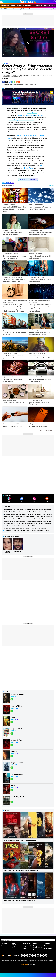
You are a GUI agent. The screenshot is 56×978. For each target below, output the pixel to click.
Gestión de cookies (43, 960)
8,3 (12, 699)
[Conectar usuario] (54, 2)
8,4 (12, 722)
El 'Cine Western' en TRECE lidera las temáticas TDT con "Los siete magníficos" (25, 528)
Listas (13, 946)
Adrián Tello (39, 115)
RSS (31, 961)
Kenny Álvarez (32, 113)
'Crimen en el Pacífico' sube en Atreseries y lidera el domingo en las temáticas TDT (26, 530)
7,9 (11, 801)
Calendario (15, 945)
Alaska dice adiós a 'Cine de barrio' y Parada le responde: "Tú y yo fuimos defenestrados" (28, 516)
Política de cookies (32, 960)
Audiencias (26, 943)
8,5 (12, 745)
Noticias (4, 946)
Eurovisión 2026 (37, 947)
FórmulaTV (4, 9)
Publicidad (51, 960)
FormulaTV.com (24, 964)
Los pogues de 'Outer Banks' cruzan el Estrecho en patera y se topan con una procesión (27, 509)
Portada (4, 943)
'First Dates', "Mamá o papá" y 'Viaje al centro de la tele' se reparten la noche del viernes (27, 523)
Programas (37, 946)
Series (14, 943)
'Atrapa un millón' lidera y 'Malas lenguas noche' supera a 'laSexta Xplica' (23, 519)
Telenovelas (37, 950)
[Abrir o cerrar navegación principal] (1, 2)
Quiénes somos (5, 960)
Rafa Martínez (32, 136)
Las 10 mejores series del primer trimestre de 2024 (19, 840)
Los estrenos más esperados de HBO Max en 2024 (19, 900)
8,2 (12, 767)
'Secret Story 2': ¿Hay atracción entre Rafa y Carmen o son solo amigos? (33, 9)
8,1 (11, 756)
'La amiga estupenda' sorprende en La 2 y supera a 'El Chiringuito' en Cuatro (28, 5)
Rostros (47, 943)
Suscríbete (48, 948)
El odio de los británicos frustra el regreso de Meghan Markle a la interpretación (25, 512)
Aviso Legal (13, 960)
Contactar (26, 961)
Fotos (35, 943)
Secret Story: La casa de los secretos (25, 93)
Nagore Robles (29, 168)
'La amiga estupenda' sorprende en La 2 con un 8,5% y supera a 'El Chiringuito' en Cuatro (28, 514)
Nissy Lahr (19, 115)
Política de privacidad (22, 960)
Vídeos (10, 9)
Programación (27, 946)
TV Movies (15, 948)
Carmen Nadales (21, 136)
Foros (46, 946)
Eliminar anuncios (28, 13)
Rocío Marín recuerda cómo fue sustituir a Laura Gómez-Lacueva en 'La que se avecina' (27, 521)
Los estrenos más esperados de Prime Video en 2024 (20, 870)
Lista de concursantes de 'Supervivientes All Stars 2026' (19, 526)
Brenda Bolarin (29, 115)
